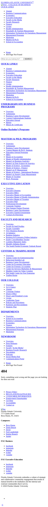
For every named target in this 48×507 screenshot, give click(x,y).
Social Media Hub (13, 357)
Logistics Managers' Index (16, 242)
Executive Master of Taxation (17, 199)
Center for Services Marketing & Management (24, 269)
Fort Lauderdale (12, 432)
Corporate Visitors (13, 291)
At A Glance (11, 287)
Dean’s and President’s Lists (17, 296)
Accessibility (11, 403)
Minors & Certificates (14, 125)
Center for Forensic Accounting (18, 267)
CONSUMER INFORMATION (18, 396)
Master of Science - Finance (17, 168)
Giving (8, 26)
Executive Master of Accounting (18, 195)
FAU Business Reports (15, 231)
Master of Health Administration (18, 159)
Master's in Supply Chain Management (21, 174)
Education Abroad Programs (17, 152)
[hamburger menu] (24, 47)
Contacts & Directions (14, 215)
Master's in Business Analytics (17, 161)
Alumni (9, 11)
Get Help (9, 401)
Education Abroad (13, 120)
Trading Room (11, 275)
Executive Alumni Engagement (18, 213)
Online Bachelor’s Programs (15, 129)
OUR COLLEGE (10, 280)
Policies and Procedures (15, 302)
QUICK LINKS (7, 7)
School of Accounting (14, 42)
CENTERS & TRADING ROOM (18, 251)
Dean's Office (11, 294)
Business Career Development (17, 116)
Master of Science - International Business (22, 172)
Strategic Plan (11, 307)
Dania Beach (11, 427)
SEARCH (28, 59)
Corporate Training (13, 206)
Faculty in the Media (14, 20)
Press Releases (11, 343)
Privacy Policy (11, 392)
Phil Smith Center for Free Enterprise (20, 273)
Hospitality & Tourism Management (20, 31)
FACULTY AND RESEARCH (16, 219)
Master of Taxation (13, 177)
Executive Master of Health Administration (22, 197)
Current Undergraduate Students (18, 118)
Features (9, 346)
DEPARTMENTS (10, 311)
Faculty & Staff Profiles (15, 226)
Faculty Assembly (13, 229)
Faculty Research (12, 22)
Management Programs (15, 35)
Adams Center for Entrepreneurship (20, 258)
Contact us (10, 405)
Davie (8, 430)
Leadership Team (12, 300)
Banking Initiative (13, 235)
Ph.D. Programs (12, 179)
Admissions (10, 114)
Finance (9, 24)
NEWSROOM (8, 336)
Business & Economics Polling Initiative (21, 237)
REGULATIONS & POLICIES (18, 394)
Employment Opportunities (16, 398)
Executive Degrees (13, 191)
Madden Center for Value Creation (19, 271)
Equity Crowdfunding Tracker (17, 240)
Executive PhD (12, 202)
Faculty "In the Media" (15, 348)
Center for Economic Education (18, 264)
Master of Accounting (14, 157)
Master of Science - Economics (18, 166)
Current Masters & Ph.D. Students (19, 150)
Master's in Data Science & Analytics (20, 163)
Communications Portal (15, 359)
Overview (10, 111)
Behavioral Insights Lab (15, 260)
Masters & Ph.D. (12, 40)
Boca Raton (10, 425)
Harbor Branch (12, 434)
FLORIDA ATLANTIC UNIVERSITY (17, 2)
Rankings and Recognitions (16, 305)
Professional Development (16, 204)
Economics (10, 15)
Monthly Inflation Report (15, 244)
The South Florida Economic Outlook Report (23, 246)
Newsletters (10, 352)
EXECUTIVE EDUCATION (15, 183)
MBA (8, 155)
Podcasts (9, 354)
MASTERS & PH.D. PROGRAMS (19, 139)
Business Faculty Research (16, 350)
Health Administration (14, 29)
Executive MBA (12, 193)
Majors (8, 122)
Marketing (10, 37)
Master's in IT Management (16, 170)
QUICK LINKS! (9, 64)
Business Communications (16, 13)
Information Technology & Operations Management (26, 33)
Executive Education (14, 18)
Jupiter (8, 436)
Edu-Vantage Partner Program (17, 208)
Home (8, 52)
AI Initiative (10, 233)
